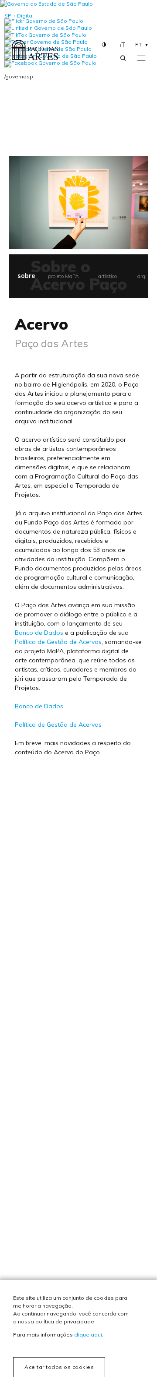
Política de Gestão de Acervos (58, 642)
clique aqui (88, 1334)
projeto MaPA (63, 276)
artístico (107, 276)
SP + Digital (19, 15)
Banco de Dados (39, 633)
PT (138, 44)
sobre (26, 276)
